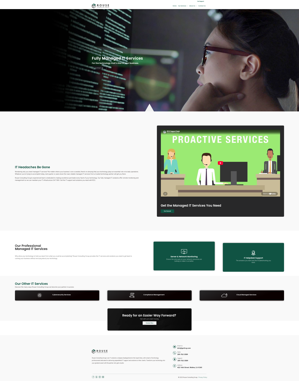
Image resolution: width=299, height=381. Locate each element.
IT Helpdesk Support (253, 258)
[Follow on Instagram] (99, 377)
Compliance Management (154, 295)
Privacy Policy (202, 377)
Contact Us (202, 6)
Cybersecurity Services (61, 295)
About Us (192, 6)
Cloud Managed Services (246, 295)
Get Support (200, 1)
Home (174, 6)
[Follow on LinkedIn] (96, 377)
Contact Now (149, 323)
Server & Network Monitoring (184, 256)
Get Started (167, 211)
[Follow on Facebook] (93, 377)
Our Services (182, 6)
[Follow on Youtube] (103, 377)
